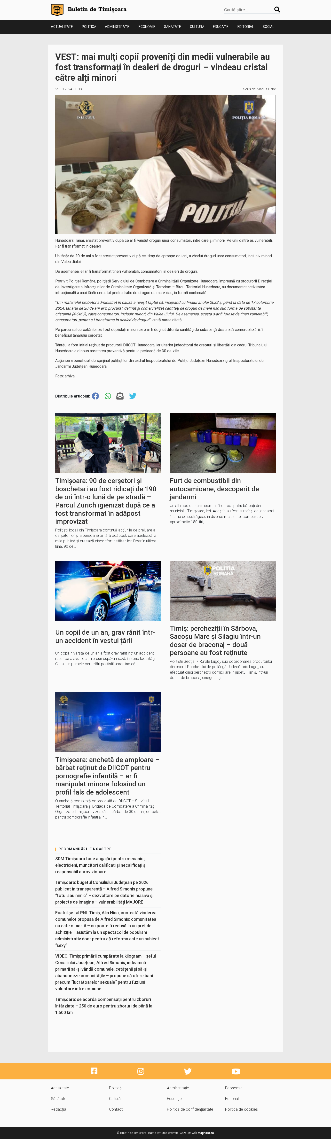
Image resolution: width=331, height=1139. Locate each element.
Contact (116, 1109)
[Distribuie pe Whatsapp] (108, 396)
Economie (147, 27)
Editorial (245, 27)
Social (268, 27)
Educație (221, 27)
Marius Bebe (266, 89)
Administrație (117, 27)
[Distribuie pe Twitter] (132, 396)
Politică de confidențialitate (190, 1109)
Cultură (197, 27)
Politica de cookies (241, 1109)
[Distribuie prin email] (120, 396)
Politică (89, 27)
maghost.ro (206, 1133)
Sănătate (172, 27)
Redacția (58, 1109)
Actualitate (62, 27)
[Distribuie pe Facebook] (95, 396)
